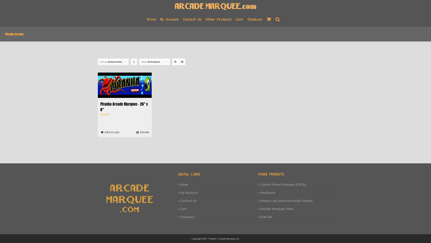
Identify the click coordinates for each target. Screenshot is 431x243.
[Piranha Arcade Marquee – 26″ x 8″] (125, 85)
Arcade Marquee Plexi (277, 209)
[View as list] (182, 62)
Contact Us (188, 201)
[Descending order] (134, 61)
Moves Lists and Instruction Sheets (286, 201)
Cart (183, 209)
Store (184, 184)
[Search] (277, 19)
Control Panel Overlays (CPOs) (283, 184)
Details (144, 132)
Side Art (266, 217)
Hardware (267, 193)
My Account (189, 193)
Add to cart (111, 132)
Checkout (187, 217)
